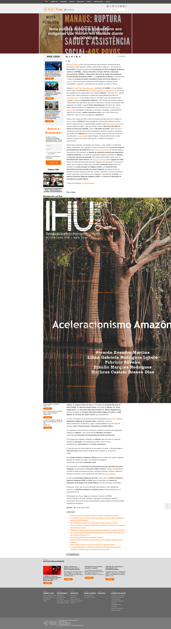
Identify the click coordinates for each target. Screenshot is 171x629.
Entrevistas (73, 597)
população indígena (114, 124)
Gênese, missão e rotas (49, 595)
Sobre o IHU (54, 1)
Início (46, 1)
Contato (107, 1)
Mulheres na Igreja (116, 610)
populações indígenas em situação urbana (102, 90)
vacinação (109, 325)
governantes (105, 252)
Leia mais (47, 408)
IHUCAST (73, 602)
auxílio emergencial (99, 159)
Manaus (69, 81)
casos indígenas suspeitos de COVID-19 (106, 292)
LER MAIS (49, 78)
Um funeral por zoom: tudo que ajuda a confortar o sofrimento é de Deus (94, 515)
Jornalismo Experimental (76, 601)
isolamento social (72, 98)
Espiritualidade (98, 1)
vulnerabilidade (83, 136)
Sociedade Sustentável (63, 602)
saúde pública (92, 222)
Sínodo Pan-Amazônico (117, 608)
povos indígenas (74, 64)
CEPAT (45, 601)
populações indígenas (101, 150)
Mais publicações (88, 595)
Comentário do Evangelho (118, 595)
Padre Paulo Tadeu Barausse (83, 88)
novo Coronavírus (89, 232)
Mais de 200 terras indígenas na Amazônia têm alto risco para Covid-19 (94, 523)
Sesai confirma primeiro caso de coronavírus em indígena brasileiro (92, 544)
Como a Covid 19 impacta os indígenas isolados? (86, 537)
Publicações (80, 1)
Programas (63, 1)
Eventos (89, 1)
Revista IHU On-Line (89, 597)
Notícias (71, 1)
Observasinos (60, 595)
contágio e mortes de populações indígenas (81, 386)
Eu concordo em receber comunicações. (54, 153)
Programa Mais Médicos (107, 227)
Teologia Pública (61, 597)
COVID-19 (113, 222)
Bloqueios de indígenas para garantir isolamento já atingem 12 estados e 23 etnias (97, 530)
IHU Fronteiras (60, 599)
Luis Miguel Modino (87, 183)
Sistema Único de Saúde (76, 365)
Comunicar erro (72, 554)
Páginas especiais (75, 599)
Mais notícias (73, 595)
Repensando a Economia (63, 601)
